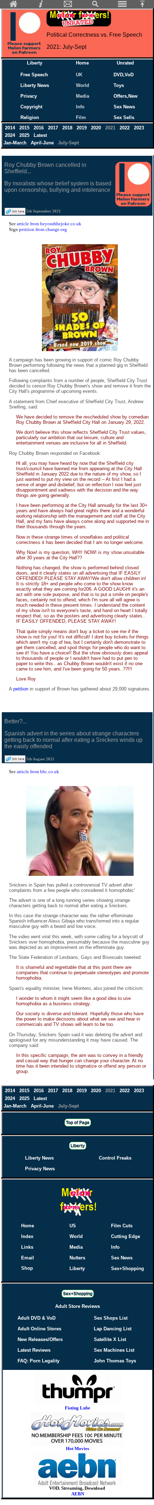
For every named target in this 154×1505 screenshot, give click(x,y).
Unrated (125, 63)
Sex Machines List (114, 1350)
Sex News (124, 106)
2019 (82, 127)
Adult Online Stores (39, 1328)
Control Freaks (115, 1158)
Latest (40, 135)
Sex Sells (124, 117)
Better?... (15, 721)
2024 (11, 135)
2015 (25, 127)
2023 (139, 127)
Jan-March (16, 142)
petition (21, 689)
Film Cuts (122, 1225)
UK (80, 74)
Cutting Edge (125, 1236)
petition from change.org (43, 229)
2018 (68, 127)
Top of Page (78, 1122)
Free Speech (34, 74)
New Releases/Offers (40, 1339)
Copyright (31, 106)
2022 (125, 127)
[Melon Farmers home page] (77, 1215)
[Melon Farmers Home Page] (13, 6)
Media (82, 96)
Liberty (34, 63)
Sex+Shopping (127, 1268)
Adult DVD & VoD (37, 1318)
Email (27, 1257)
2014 (11, 127)
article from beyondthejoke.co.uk (49, 223)
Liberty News (34, 85)
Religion (29, 117)
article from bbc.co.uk (38, 771)
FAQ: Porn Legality (38, 1360)
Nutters (77, 1257)
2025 (25, 135)
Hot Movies (77, 1448)
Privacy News (40, 1168)
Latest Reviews (34, 1350)
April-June (43, 142)
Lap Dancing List (112, 1328)
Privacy (28, 96)
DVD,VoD (124, 74)
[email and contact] (68, 6)
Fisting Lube (77, 1408)
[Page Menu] (122, 6)
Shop (27, 1268)
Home (82, 63)
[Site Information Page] (41, 6)
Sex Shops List (110, 1318)
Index (27, 1236)
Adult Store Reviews (77, 1306)
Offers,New (126, 96)
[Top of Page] (145, 6)
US (72, 1225)
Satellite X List (110, 1339)
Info (80, 106)
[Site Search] (95, 6)
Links (27, 1247)
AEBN (77, 1493)
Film (81, 117)
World (82, 85)
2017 (54, 127)
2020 (97, 127)
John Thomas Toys (115, 1360)
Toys (119, 85)
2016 (39, 127)
